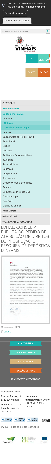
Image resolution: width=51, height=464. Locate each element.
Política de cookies (35, 7)
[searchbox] (15, 31)
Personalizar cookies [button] (15, 13)
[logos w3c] (19, 420)
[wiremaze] (46, 420)
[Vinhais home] (25, 44)
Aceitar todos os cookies (17, 20)
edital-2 (7, 331)
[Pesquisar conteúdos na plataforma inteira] (48, 31)
